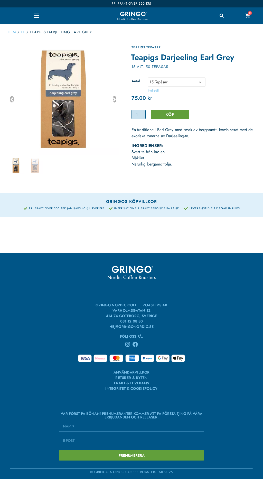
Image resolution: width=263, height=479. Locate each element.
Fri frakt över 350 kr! (131, 3)
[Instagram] (128, 344)
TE (23, 32)
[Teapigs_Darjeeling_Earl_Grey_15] (63, 99)
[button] (36, 15)
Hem (12, 32)
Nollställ (153, 90)
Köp (170, 114)
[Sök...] (221, 16)
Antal (136, 81)
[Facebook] (135, 344)
